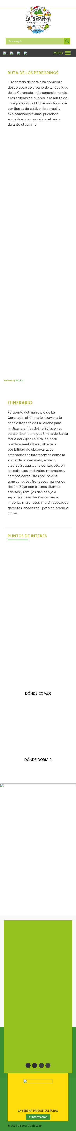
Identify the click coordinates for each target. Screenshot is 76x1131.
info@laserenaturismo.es (36, 942)
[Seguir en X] (34, 1065)
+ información (38, 1117)
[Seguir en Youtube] (47, 1065)
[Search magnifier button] (67, 41)
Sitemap (19, 1007)
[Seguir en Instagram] (41, 1065)
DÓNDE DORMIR (38, 760)
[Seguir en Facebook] (28, 1065)
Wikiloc (19, 380)
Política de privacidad (30, 1040)
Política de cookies (28, 1047)
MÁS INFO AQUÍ (19, 600)
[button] (58, 53)
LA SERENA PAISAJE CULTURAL (38, 1111)
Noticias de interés (26, 1000)
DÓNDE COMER (38, 694)
